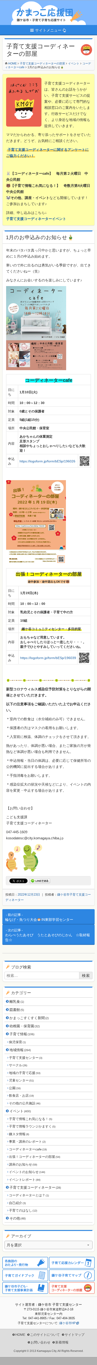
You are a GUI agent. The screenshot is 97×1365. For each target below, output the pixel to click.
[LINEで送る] (39, 881)
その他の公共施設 (24, 1103)
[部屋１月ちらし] (36, 561)
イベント (20, 1111)
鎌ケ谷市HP (67, 1323)
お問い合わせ (40, 1342)
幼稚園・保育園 (24, 1026)
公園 (14, 1088)
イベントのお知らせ (27, 1172)
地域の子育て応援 (24, 1073)
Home (12, 63)
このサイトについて (45, 1335)
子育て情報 (21, 1034)
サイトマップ (75, 1335)
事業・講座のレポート (27, 1141)
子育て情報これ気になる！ (30, 1119)
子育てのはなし (23, 1210)
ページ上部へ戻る (90, 1358)
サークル (18, 1065)
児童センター (21, 1080)
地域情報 (20, 1050)
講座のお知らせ (23, 1164)
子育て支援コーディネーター (35, 1187)
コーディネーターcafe (28, 1149)
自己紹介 (17, 1203)
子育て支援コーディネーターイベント (36, 219)
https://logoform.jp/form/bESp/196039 (48, 658)
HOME (20, 1335)
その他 (17, 1218)
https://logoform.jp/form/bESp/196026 (47, 461)
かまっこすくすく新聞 (29, 1018)
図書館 (16, 1010)
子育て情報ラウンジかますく (32, 1126)
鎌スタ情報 (19, 1134)
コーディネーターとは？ (29, 1195)
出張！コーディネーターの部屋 (34, 1157)
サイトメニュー (48, 30)
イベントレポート (24, 1179)
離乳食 (16, 1001)
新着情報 (62, 1342)
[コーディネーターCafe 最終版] (36, 367)
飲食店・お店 (21, 1095)
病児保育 (17, 1042)
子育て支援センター (25, 1058)
